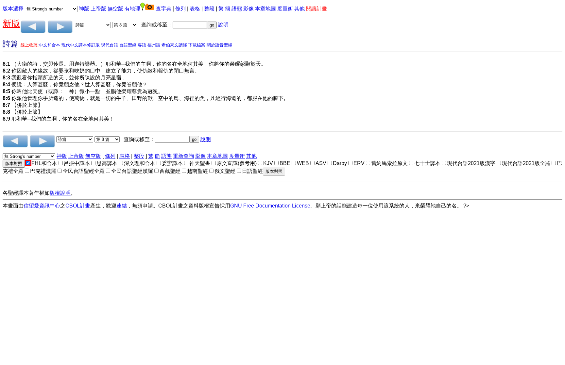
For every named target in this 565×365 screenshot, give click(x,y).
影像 (248, 8)
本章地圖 (265, 8)
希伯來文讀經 (174, 44)
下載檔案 (196, 44)
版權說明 (60, 193)
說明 (223, 24)
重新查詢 (183, 156)
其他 (299, 8)
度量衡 (285, 8)
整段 (209, 8)
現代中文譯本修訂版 (80, 44)
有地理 (132, 8)
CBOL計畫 (77, 205)
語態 (236, 8)
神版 (84, 8)
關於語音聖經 (219, 44)
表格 (195, 8)
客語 (142, 44)
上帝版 (98, 8)
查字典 (163, 8)
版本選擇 (13, 8)
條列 (180, 8)
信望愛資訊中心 (42, 205)
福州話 (153, 44)
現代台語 (109, 44)
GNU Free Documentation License (270, 205)
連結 (121, 205)
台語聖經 (127, 44)
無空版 (115, 8)
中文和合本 (49, 44)
